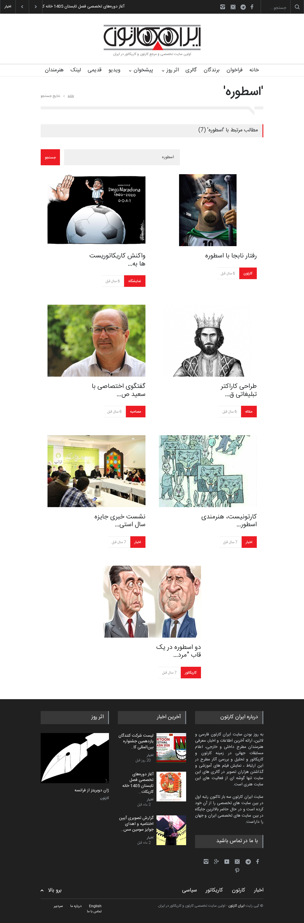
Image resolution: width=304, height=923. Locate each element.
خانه (254, 70)
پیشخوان (143, 70)
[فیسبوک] (251, 6)
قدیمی (95, 70)
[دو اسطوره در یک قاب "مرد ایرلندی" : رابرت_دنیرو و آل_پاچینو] (152, 602)
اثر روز (173, 70)
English (95, 906)
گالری (191, 70)
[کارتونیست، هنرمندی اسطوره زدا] (208, 471)
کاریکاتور (191, 673)
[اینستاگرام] (222, 6)
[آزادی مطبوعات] (75, 758)
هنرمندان (54, 70)
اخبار (137, 542)
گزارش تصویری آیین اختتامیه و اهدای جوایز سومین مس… (136, 823)
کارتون (247, 273)
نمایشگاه (134, 281)
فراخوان (235, 70)
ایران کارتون (236, 906)
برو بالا (55, 890)
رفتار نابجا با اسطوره (231, 256)
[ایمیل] (233, 6)
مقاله (248, 412)
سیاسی (189, 890)
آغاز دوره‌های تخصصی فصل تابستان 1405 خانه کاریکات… (137, 783)
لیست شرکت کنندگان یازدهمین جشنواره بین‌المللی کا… (135, 741)
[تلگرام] (244, 7)
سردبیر (58, 906)
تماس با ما (94, 911)
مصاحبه (135, 412)
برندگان (212, 70)
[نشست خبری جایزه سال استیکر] (96, 471)
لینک (75, 70)
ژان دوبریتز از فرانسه (92, 791)
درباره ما (76, 906)
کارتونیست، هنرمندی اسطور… (229, 521)
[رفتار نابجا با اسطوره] (208, 210)
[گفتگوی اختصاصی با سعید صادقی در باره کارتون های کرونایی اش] (96, 341)
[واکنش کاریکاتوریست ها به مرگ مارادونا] (96, 210)
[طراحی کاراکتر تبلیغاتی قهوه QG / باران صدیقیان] (208, 341)
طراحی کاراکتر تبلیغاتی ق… (239, 390)
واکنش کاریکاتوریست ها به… (117, 260)
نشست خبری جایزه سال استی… (119, 521)
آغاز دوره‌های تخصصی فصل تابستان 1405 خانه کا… (81, 6)
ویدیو (114, 70)
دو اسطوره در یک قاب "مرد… (178, 651)
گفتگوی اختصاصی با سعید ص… (118, 390)
